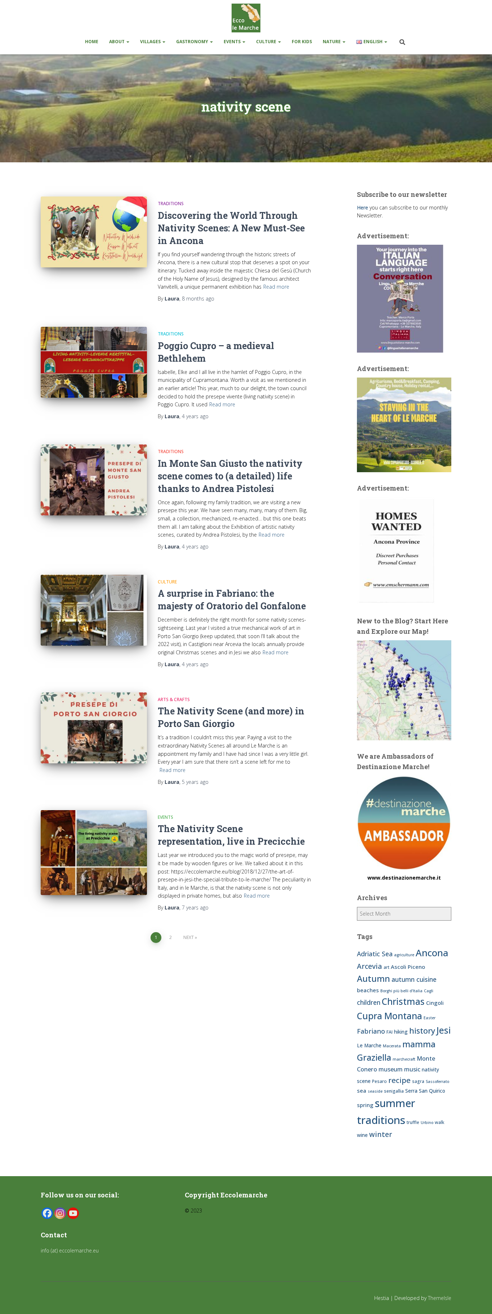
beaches (368, 990)
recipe (399, 1080)
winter (380, 1134)
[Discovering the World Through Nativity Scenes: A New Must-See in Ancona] (94, 232)
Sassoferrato (437, 1081)
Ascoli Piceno (408, 966)
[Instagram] (60, 1213)
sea (361, 1090)
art (386, 967)
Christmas (403, 1001)
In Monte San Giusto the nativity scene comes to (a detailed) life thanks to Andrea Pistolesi (230, 476)
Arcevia (369, 966)
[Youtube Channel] (73, 1213)
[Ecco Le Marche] (246, 18)
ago (198, 298)
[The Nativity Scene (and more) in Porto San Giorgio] (94, 727)
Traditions (171, 203)
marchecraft (404, 1059)
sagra (418, 1081)
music (412, 1069)
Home (91, 42)
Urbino (427, 1122)
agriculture (404, 954)
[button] (127, 42)
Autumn (373, 978)
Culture (266, 42)
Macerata (392, 1045)
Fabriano (371, 1030)
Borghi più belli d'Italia (401, 990)
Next (188, 937)
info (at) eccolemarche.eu (70, 1250)
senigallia (394, 1091)
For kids (302, 42)
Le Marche (369, 1045)
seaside (375, 1091)
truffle (413, 1122)
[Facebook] (47, 1213)
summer (395, 1103)
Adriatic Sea (375, 953)
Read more (276, 286)
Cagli (428, 990)
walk (439, 1122)
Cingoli (435, 1002)
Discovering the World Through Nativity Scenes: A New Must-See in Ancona (231, 228)
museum (391, 1069)
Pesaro (379, 1081)
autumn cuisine (414, 979)
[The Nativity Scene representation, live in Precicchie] (94, 852)
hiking (401, 1031)
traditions (381, 1120)
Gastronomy (192, 42)
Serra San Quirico (425, 1090)
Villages (151, 42)
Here (362, 207)
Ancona (432, 952)
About (117, 42)
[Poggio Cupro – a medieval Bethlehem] (94, 362)
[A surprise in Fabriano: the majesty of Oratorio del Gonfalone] (94, 610)
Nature (332, 42)
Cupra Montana (389, 1016)
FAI (389, 1032)
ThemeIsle (439, 1298)
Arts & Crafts (174, 699)
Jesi (444, 1030)
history (422, 1030)
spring (365, 1104)
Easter (429, 1017)
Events (233, 42)
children (368, 1002)
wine (362, 1135)
